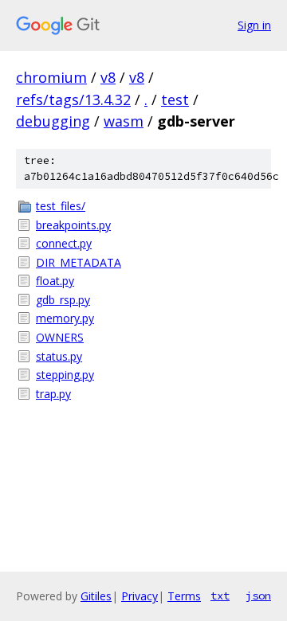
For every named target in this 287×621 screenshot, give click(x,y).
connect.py (64, 243)
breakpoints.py (73, 224)
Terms (184, 595)
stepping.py (65, 374)
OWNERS (60, 337)
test (175, 99)
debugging (53, 121)
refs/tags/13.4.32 (73, 99)
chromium (51, 77)
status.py (59, 356)
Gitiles (96, 595)
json (258, 595)
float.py (55, 280)
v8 (108, 77)
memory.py (65, 318)
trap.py (53, 393)
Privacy (139, 595)
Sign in (254, 25)
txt (220, 595)
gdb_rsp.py (63, 299)
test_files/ (60, 205)
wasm (124, 121)
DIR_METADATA (78, 262)
